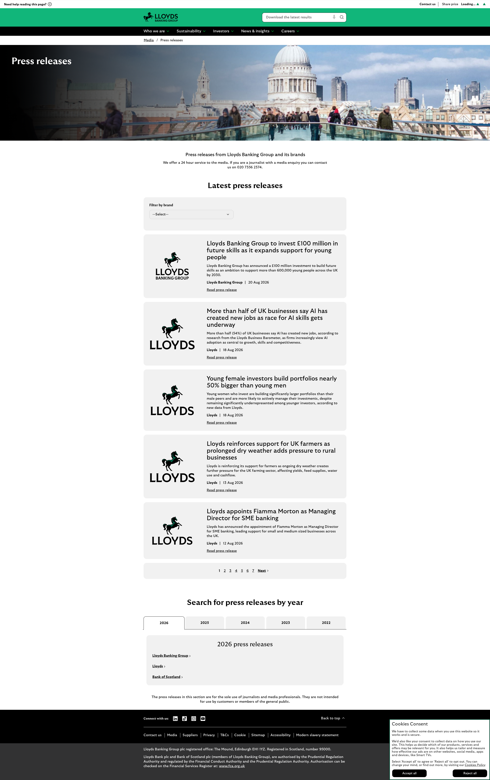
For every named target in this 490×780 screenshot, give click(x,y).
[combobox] (297, 17)
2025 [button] (204, 623)
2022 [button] (326, 623)
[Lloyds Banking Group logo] (161, 17)
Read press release (222, 290)
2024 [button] (245, 623)
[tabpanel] (245, 657)
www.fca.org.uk (232, 766)
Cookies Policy (475, 765)
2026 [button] (164, 623)
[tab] (164, 623)
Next (262, 571)
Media (149, 40)
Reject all (470, 773)
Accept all (409, 773)
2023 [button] (285, 623)
